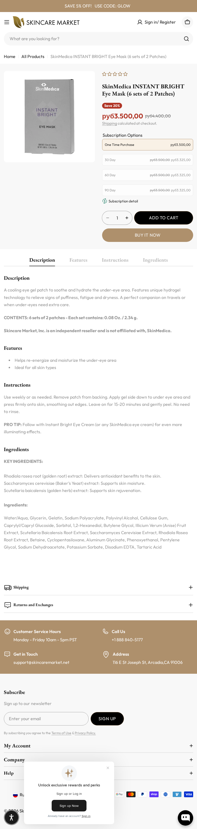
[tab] (42, 261)
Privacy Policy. (85, 733)
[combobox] (98, 38)
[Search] (186, 39)
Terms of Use (61, 733)
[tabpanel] (98, 412)
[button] (11, 817)
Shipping (109, 123)
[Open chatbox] (185, 818)
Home (9, 56)
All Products (32, 56)
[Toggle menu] (7, 22)
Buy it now (147, 235)
